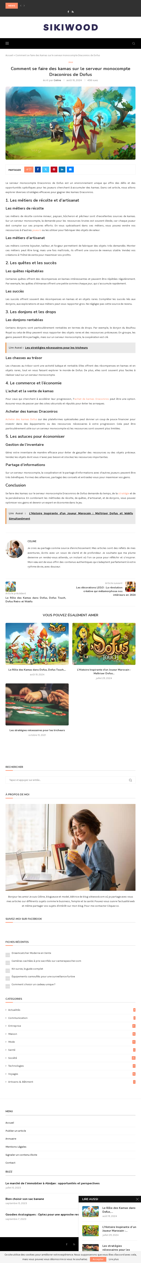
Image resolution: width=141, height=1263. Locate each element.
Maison (71, 1033)
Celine (57, 80)
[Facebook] (68, 11)
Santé (71, 1049)
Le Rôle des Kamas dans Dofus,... (118, 1209)
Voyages (71, 1073)
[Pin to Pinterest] (54, 169)
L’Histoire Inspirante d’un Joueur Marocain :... (119, 1229)
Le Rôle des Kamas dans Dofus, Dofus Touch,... (37, 669)
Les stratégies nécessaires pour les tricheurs (37, 730)
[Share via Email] (70, 169)
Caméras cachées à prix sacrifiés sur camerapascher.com (46, 960)
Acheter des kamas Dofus (21, 419)
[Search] (133, 43)
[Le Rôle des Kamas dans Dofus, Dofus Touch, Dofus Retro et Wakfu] (37, 644)
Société (71, 1058)
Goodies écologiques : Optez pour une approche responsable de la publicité (60, 1215)
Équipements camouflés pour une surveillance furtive (43, 976)
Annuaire (11, 1138)
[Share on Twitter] (45, 169)
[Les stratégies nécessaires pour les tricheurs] (37, 704)
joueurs (36, 230)
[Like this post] (30, 169)
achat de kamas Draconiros (91, 399)
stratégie (123, 493)
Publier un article (16, 1130)
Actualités (71, 1009)
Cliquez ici (113, 905)
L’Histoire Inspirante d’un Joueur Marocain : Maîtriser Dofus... (104, 671)
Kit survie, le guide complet (27, 968)
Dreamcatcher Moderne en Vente (31, 953)
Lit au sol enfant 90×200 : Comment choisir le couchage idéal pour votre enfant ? (56, 5)
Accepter (98, 1259)
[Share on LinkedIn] (62, 169)
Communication (71, 1018)
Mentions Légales (16, 1146)
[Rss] (73, 11)
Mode (71, 1041)
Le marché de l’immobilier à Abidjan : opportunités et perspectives (53, 1183)
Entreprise (71, 1025)
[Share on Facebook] (38, 169)
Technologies (71, 1065)
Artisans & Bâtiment (71, 1081)
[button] (20, 6)
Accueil (9, 55)
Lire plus (114, 1259)
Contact (10, 1162)
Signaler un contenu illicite (21, 1154)
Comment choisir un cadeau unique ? (33, 984)
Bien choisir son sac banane (25, 1199)
